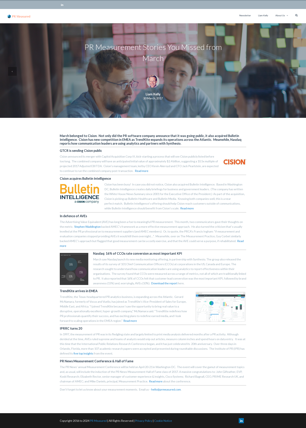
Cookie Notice (163, 420)
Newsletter (245, 15)
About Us (280, 15)
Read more (141, 171)
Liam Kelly (263, 15)
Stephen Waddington (87, 226)
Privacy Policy (144, 420)
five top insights (83, 353)
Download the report (164, 283)
